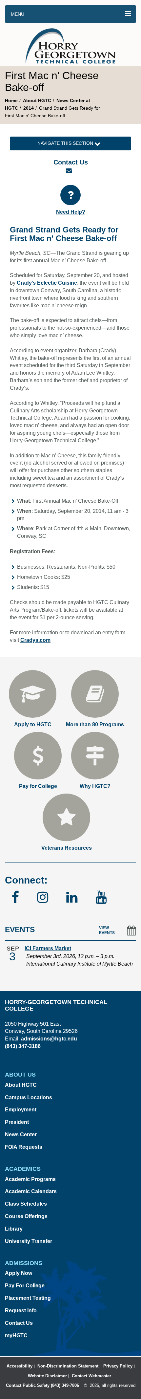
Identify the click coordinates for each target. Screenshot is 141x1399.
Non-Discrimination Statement (67, 1366)
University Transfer (28, 1241)
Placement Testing (28, 1298)
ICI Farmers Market (48, 948)
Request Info (21, 1310)
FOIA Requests (23, 1147)
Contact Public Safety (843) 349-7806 (42, 1385)
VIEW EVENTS (107, 930)
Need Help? (70, 212)
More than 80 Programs (95, 724)
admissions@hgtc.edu (49, 1038)
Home (11, 100)
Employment (20, 1109)
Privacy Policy (117, 1366)
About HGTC (37, 100)
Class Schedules (26, 1204)
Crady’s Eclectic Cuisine (47, 283)
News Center (21, 1134)
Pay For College (25, 1285)
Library (14, 1229)
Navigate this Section (65, 143)
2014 (28, 108)
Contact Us (19, 1323)
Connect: (26, 880)
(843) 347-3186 (23, 1046)
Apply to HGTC (32, 724)
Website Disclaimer (47, 1375)
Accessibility (19, 1366)
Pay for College (38, 786)
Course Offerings (26, 1216)
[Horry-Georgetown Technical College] (71, 44)
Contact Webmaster (91, 1375)
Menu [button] (17, 14)
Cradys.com (35, 640)
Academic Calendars (31, 1191)
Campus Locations (28, 1097)
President (17, 1122)
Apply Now (18, 1273)
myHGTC (16, 1335)
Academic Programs (30, 1179)
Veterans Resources (66, 848)
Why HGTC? (95, 786)
